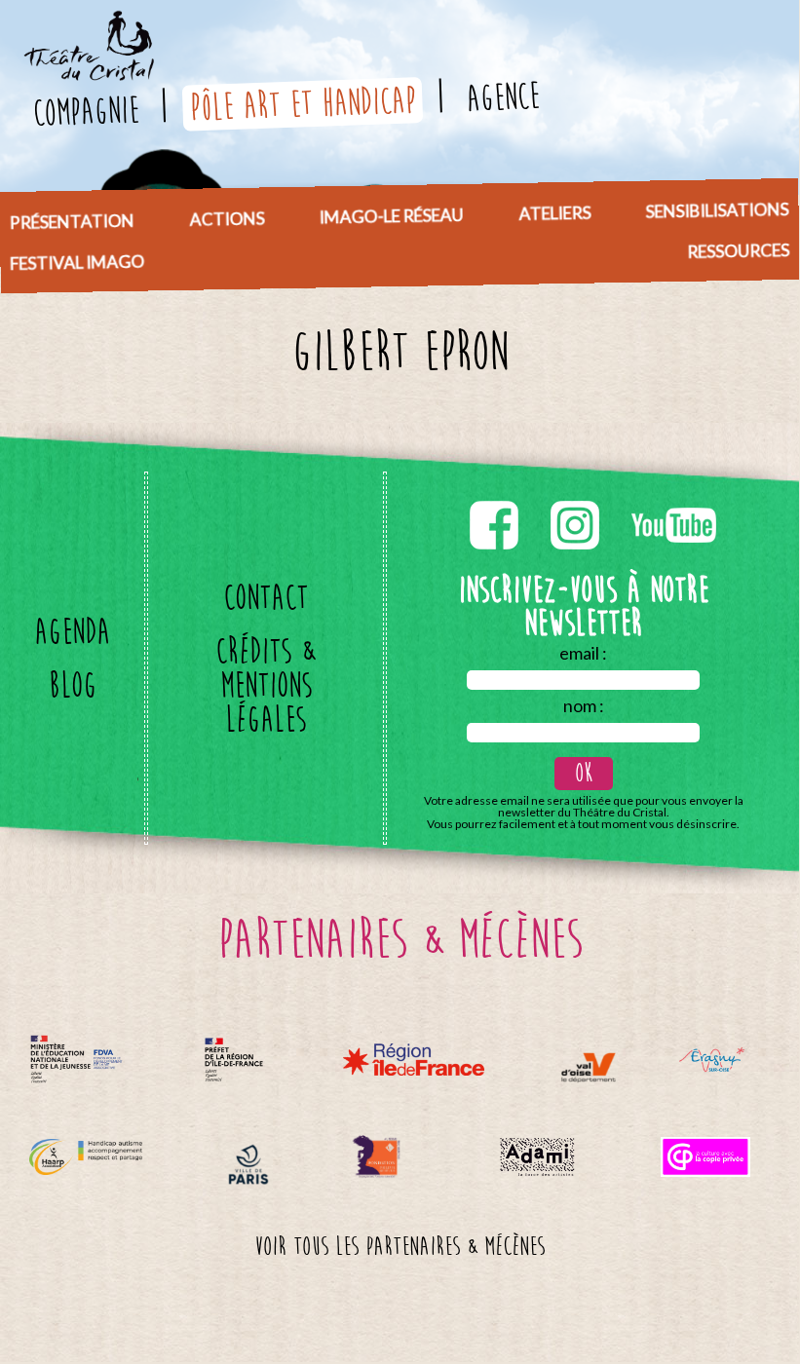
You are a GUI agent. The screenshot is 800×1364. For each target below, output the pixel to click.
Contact (265, 598)
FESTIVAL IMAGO (77, 262)
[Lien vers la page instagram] (576, 497)
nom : (583, 705)
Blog (72, 685)
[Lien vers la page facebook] (495, 497)
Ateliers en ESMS (583, 205)
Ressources (738, 251)
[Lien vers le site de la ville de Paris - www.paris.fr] (248, 1164)
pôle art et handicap (301, 104)
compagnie (84, 111)
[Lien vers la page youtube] (674, 497)
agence (502, 97)
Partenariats (243, 211)
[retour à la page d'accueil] (87, 23)
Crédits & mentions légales (265, 685)
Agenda (72, 632)
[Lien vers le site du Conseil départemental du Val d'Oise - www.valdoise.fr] (588, 1067)
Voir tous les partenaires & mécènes (399, 1247)
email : (583, 652)
